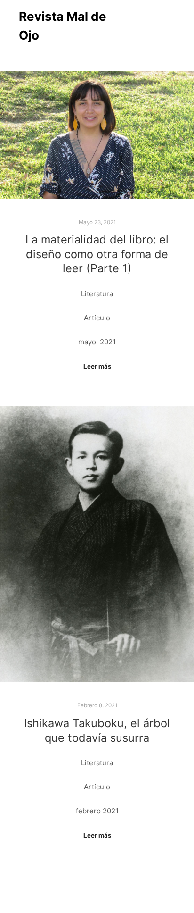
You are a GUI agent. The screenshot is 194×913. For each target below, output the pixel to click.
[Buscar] (132, 26)
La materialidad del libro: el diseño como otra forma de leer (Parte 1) (97, 254)
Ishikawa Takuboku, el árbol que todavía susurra (97, 730)
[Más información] (149, 26)
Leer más (97, 366)
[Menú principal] (166, 26)
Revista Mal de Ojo (62, 25)
